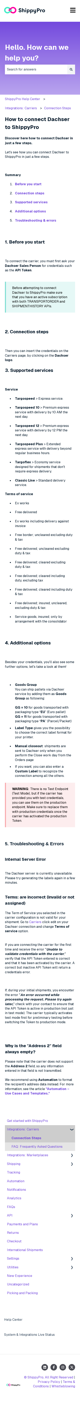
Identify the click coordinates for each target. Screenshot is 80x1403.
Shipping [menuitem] (13, 1164)
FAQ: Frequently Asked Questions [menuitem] (37, 1146)
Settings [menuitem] (13, 1258)
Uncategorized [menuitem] (18, 1284)
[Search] (71, 69)
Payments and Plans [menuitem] (22, 1224)
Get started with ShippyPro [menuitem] (27, 1121)
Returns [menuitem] (13, 1233)
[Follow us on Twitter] (72, 1367)
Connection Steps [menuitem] (26, 1138)
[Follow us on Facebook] (53, 1367)
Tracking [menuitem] (13, 1172)
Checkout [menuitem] (14, 1241)
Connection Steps (57, 108)
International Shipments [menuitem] (25, 1250)
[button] (72, 1130)
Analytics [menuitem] (14, 1198)
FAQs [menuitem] (11, 1207)
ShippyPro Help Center (22, 99)
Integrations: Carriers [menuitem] (23, 1129)
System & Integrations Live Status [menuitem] (29, 1335)
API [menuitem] (10, 1215)
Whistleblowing (63, 1386)
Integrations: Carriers (21, 108)
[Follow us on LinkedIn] (44, 1367)
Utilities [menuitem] (12, 1267)
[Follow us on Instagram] (62, 1367)
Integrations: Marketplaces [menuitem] (27, 1155)
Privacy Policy (49, 1382)
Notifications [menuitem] (16, 1190)
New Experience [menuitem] (19, 1276)
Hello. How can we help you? (37, 53)
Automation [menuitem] (15, 1181)
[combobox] (36, 69)
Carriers (35, 922)
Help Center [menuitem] (13, 1319)
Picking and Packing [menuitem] (22, 1293)
